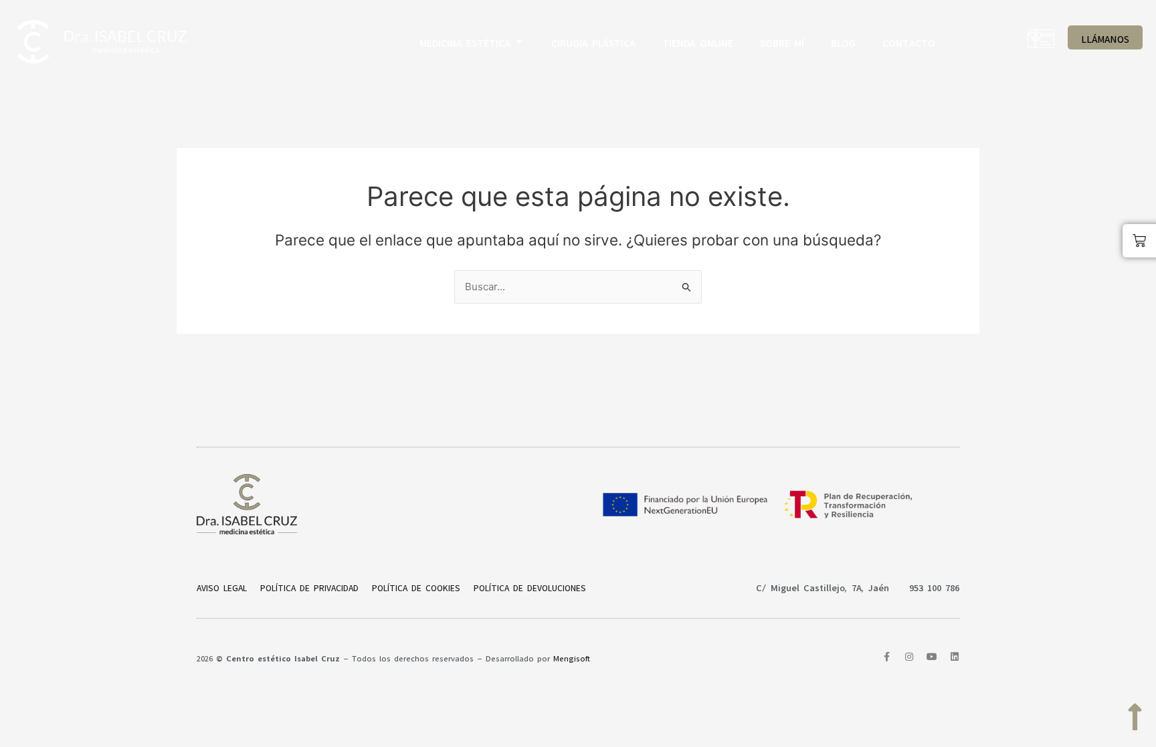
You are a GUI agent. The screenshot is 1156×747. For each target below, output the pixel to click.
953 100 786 (934, 586)
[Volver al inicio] (1135, 717)
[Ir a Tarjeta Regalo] (1041, 38)
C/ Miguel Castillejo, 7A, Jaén (822, 586)
